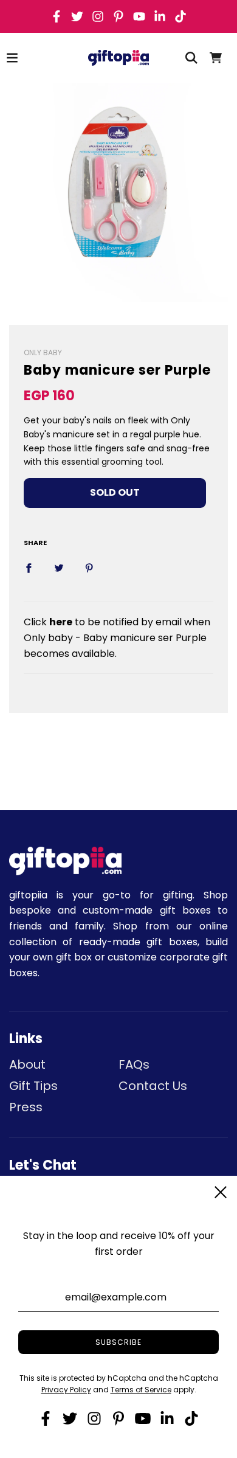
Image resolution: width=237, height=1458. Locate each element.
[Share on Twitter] (59, 568)
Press (26, 1107)
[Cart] (216, 58)
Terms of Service (141, 1389)
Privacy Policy (66, 1389)
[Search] (191, 58)
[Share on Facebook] (29, 568)
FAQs (133, 1064)
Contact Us (152, 1085)
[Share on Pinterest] (89, 568)
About (27, 1064)
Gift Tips (33, 1085)
